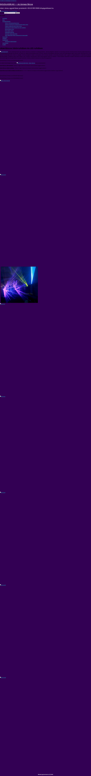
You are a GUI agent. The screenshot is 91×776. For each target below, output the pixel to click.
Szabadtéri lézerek (9, 32)
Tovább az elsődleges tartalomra (8, 0)
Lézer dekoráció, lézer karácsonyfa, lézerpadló (16, 35)
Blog (3, 20)
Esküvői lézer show (9, 29)
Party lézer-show (9, 31)
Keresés (2, 13)
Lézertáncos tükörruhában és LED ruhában (15, 27)
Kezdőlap (4, 18)
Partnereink (5, 43)
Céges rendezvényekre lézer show (13, 26)
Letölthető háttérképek (10, 41)
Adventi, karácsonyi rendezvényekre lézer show (16, 24)
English (4, 44)
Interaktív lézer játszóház (11, 34)
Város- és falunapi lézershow (12, 23)
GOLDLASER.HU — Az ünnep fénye (16, 4)
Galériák (4, 38)
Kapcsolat (4, 37)
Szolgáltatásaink (6, 21)
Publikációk (5, 40)
